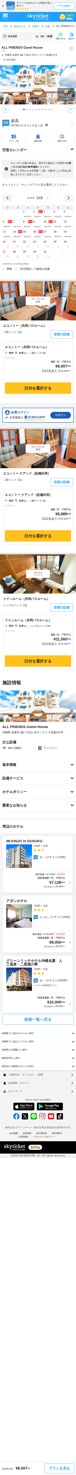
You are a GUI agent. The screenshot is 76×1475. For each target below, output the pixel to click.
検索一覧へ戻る (38, 1019)
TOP (5, 26)
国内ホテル (20, 26)
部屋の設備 (62, 334)
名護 (47, 26)
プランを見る (59, 1468)
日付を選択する (38, 388)
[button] (28, 215)
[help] (46, 124)
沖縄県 (35, 26)
